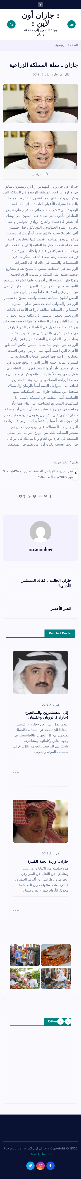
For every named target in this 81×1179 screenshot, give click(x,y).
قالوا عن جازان (60, 74)
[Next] (60, 1021)
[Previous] (68, 1021)
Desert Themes (40, 1154)
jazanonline (41, 549)
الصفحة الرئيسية (66, 45)
